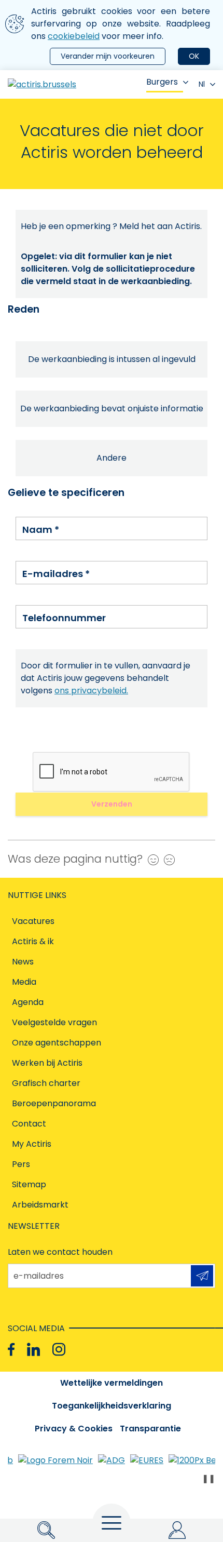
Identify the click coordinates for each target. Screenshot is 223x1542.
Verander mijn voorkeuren (108, 56)
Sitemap (29, 1184)
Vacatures (33, 921)
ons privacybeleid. (91, 690)
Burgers (162, 82)
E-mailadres (56, 573)
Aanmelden (202, 1275)
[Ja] (151, 859)
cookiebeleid (74, 36)
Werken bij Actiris (47, 1063)
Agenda (28, 1002)
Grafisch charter (46, 1083)
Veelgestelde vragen (54, 1022)
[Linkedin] (33, 1349)
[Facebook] (11, 1349)
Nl (202, 84)
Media (24, 982)
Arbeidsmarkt (40, 1205)
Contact (29, 1124)
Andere (111, 458)
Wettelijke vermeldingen (111, 1383)
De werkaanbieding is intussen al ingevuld (112, 359)
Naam (40, 529)
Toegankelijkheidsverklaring (111, 1406)
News (23, 962)
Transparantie (150, 1428)
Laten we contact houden (60, 1252)
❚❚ (208, 1478)
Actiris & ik (33, 941)
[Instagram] (58, 1349)
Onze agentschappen (56, 1043)
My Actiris (31, 1144)
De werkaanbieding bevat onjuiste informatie (111, 408)
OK (194, 56)
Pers (21, 1164)
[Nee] (167, 859)
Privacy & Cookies (74, 1428)
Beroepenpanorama (54, 1103)
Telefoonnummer (64, 617)
